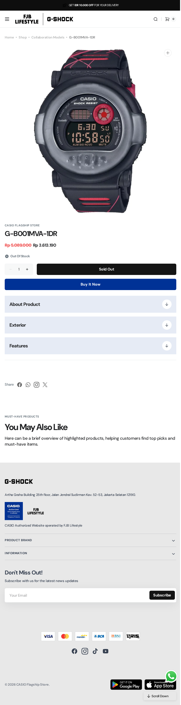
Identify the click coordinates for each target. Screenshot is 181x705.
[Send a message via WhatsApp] (167, 676)
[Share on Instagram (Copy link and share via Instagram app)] (36, 385)
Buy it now (89, 284)
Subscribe (159, 595)
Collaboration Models (47, 37)
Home (9, 37)
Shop (23, 37)
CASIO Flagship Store (32, 684)
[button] (7, 19)
